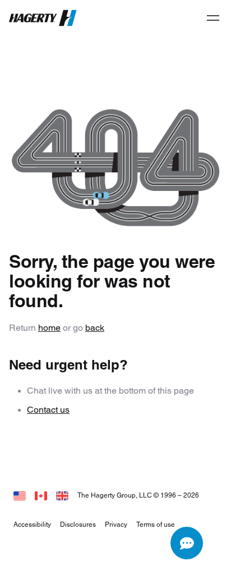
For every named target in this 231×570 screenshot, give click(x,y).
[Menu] (213, 18)
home (49, 327)
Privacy (116, 524)
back (94, 327)
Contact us (48, 409)
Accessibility (32, 524)
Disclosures (78, 524)
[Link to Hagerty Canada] (41, 495)
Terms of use (155, 524)
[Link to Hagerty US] (19, 495)
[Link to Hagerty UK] (62, 495)
